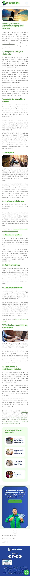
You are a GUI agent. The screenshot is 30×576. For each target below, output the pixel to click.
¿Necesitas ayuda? (16, 573)
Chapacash (25, 412)
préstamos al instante (8, 44)
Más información (15, 501)
